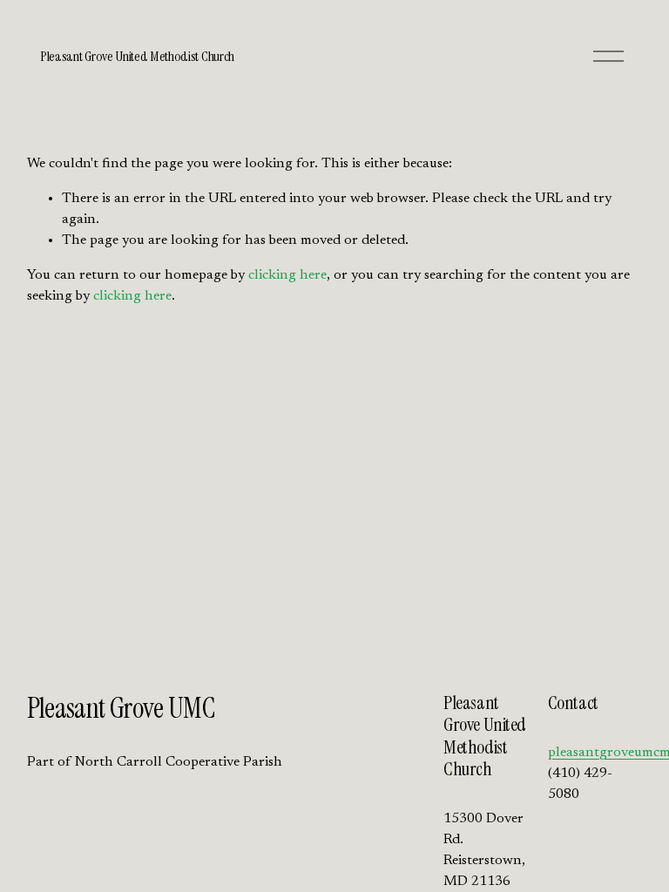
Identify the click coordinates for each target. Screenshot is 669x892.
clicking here (287, 275)
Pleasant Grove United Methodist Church (137, 56)
